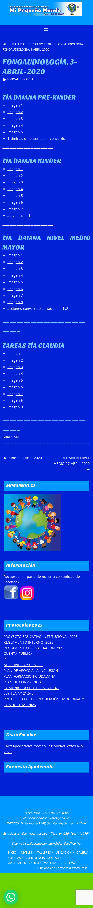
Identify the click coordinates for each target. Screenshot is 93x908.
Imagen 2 (15, 112)
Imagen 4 (15, 125)
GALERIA (82, 852)
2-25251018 (48, 813)
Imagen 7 (15, 209)
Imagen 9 (15, 407)
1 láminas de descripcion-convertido (37, 138)
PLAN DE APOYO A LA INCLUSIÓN (31, 670)
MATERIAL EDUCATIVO (23, 863)
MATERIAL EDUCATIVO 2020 (31, 44)
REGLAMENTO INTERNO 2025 (28, 642)
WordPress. (80, 868)
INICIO (11, 852)
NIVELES (26, 852)
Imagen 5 (15, 132)
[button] (10, 897)
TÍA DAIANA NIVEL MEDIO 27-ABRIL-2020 (71, 461)
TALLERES (44, 852)
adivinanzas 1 (18, 215)
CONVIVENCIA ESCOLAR (42, 858)
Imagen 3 (15, 118)
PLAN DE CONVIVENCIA (23, 682)
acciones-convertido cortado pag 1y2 (37, 308)
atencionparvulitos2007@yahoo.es (46, 818)
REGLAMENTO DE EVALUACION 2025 (34, 648)
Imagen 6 (15, 202)
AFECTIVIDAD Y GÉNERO (23, 665)
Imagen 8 (15, 302)
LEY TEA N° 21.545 (19, 693)
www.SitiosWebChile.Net (64, 843)
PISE (7, 659)
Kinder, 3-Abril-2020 (25, 458)
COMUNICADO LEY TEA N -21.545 (31, 688)
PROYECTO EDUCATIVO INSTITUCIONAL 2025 (40, 636)
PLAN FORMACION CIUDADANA (29, 676)
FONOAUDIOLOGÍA (70, 44)
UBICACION (64, 852)
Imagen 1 (15, 105)
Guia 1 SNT (11, 437)
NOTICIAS (14, 858)
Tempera (62, 868)
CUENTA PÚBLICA (18, 653)
